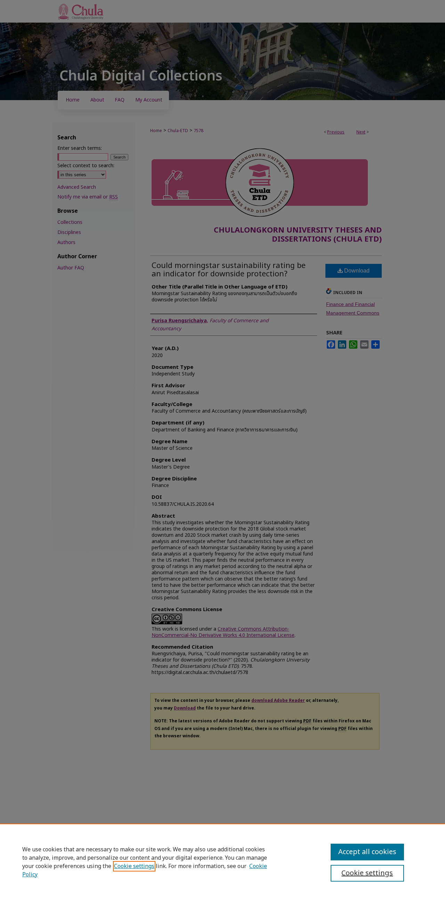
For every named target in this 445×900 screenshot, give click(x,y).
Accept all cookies (367, 852)
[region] (222, 862)
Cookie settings (134, 866)
